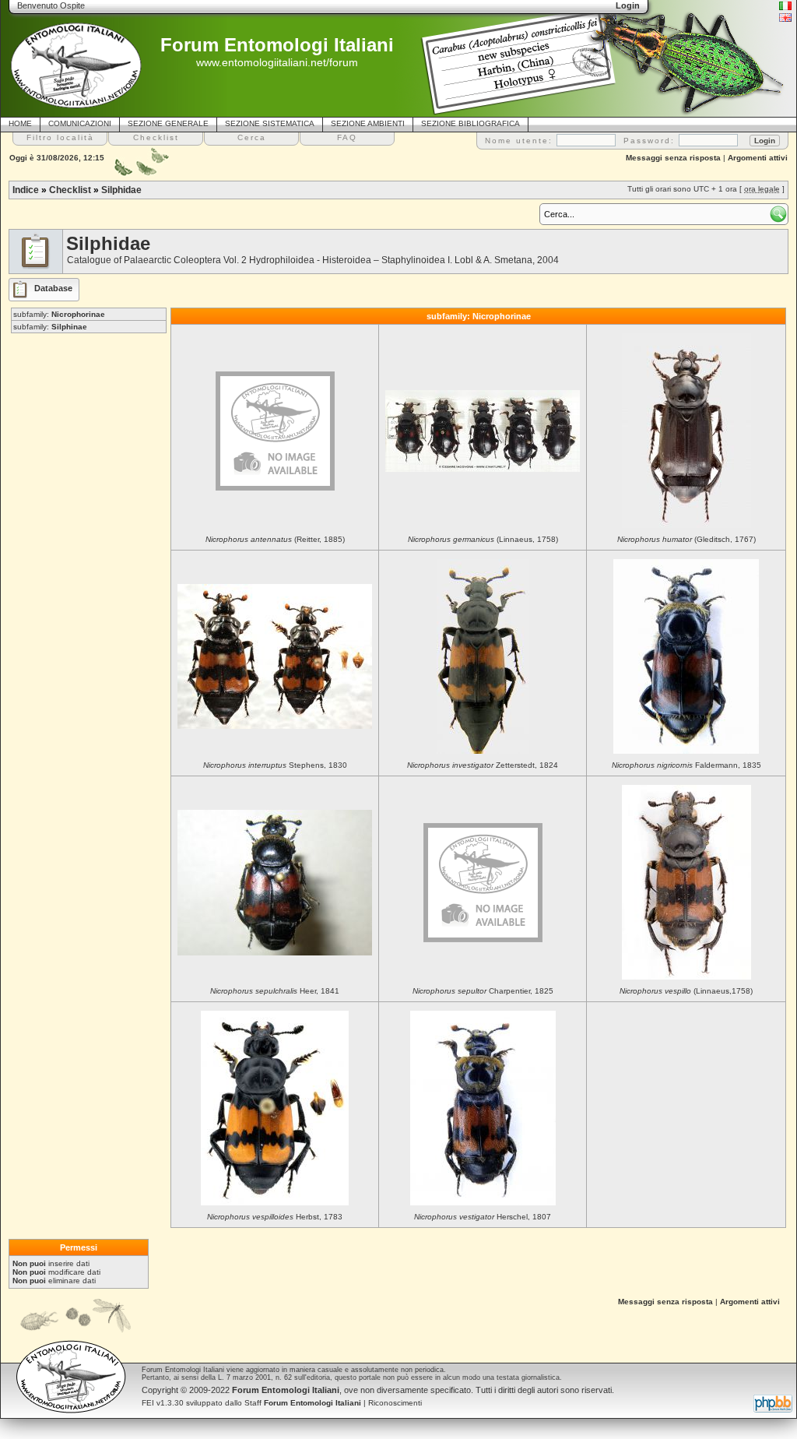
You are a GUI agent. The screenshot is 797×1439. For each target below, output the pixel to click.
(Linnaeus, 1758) (483, 539)
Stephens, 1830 (275, 765)
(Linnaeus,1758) (686, 991)
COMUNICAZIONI (79, 123)
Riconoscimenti (395, 1403)
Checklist (70, 190)
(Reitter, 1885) (275, 539)
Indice (25, 190)
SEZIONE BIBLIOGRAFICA (470, 123)
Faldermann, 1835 (686, 765)
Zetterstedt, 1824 (482, 765)
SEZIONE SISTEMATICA (269, 123)
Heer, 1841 (274, 991)
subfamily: (59, 314)
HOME (20, 123)
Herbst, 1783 (274, 1216)
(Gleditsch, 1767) (686, 539)
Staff (302, 1403)
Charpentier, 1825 (483, 991)
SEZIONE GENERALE (168, 123)
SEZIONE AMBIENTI (368, 123)
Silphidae (121, 190)
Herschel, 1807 (482, 1216)
